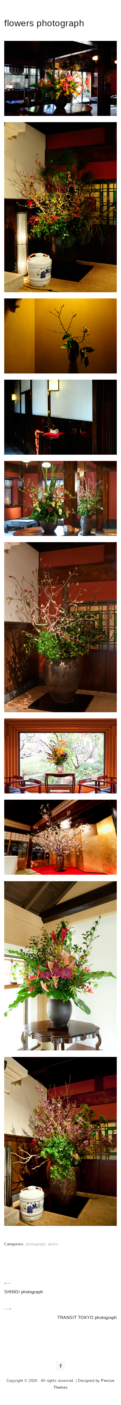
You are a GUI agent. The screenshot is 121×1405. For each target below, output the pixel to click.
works (53, 1244)
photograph (35, 1244)
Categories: (15, 1244)
